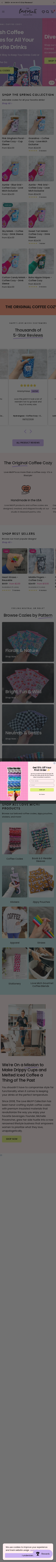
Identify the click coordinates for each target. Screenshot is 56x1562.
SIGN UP (42, 790)
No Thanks (42, 794)
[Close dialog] (54, 763)
